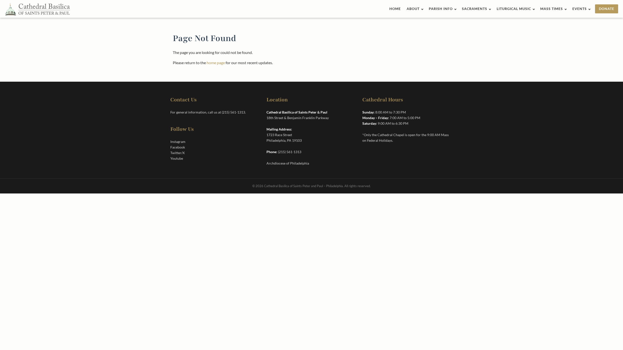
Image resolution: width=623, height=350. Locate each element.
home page (216, 62)
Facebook (177, 147)
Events (579, 9)
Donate (606, 9)
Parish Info (441, 9)
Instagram (177, 142)
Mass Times (551, 9)
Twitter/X (177, 153)
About (413, 9)
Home (395, 9)
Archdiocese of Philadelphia (287, 163)
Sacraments (474, 9)
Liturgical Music (514, 9)
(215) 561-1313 (233, 112)
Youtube (176, 158)
